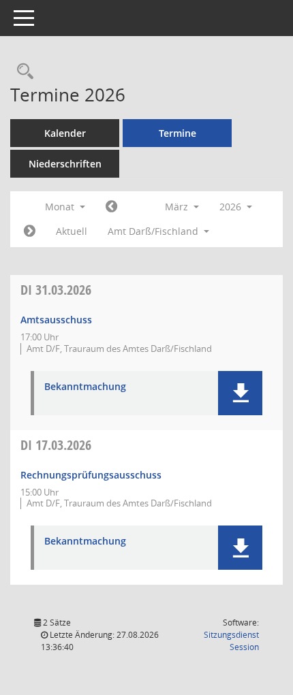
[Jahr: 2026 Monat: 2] (111, 207)
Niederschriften (65, 163)
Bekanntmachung (85, 387)
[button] (240, 393)
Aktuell (71, 231)
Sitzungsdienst (231, 641)
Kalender (65, 133)
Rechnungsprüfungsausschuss (90, 474)
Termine (177, 133)
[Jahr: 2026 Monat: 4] (30, 231)
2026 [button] (231, 206)
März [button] (178, 206)
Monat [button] (61, 206)
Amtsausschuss (56, 319)
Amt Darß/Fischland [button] (154, 231)
